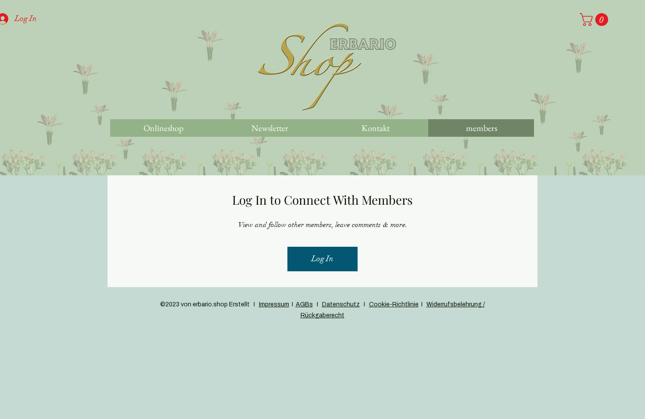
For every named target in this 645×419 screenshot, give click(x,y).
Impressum (274, 304)
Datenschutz (341, 304)
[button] (595, 19)
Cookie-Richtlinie (394, 304)
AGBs (304, 304)
